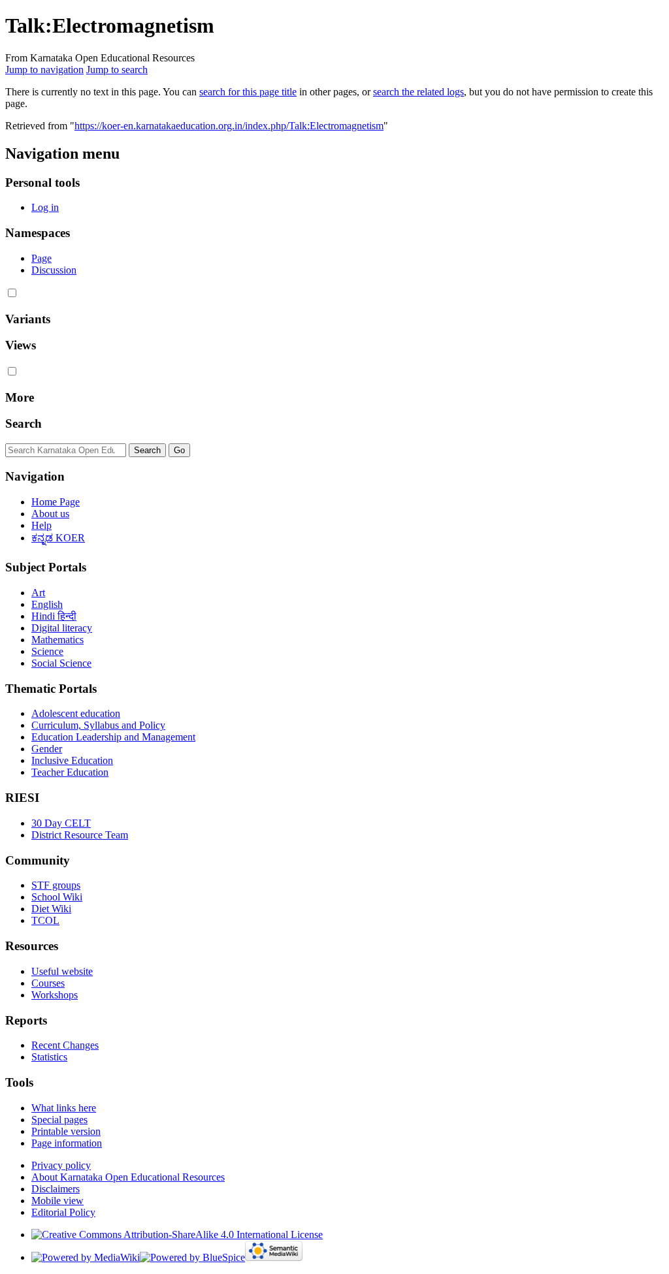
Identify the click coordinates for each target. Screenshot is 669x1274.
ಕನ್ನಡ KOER (58, 537)
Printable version (66, 1131)
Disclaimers (55, 1188)
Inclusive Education (72, 760)
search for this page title (248, 91)
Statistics (49, 1056)
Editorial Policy (63, 1212)
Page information (66, 1143)
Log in (45, 207)
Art (38, 592)
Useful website (62, 971)
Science (47, 651)
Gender (46, 748)
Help (41, 525)
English (47, 604)
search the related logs (418, 91)
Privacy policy (61, 1165)
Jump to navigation (44, 69)
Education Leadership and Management (113, 736)
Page (41, 258)
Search (23, 423)
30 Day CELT (61, 823)
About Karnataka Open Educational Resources (128, 1177)
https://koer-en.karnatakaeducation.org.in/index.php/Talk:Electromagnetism (228, 125)
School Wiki (56, 896)
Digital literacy (61, 627)
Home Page (55, 501)
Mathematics (57, 639)
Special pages (59, 1119)
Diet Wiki (51, 908)
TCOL (45, 920)
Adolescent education (75, 713)
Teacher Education (69, 772)
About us (50, 513)
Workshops (54, 994)
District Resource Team (79, 834)
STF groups (55, 885)
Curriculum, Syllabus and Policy (98, 725)
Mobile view (57, 1200)
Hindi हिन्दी (53, 616)
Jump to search (117, 69)
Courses (48, 983)
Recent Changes (65, 1045)
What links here (63, 1107)
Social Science (61, 663)
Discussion (53, 270)
